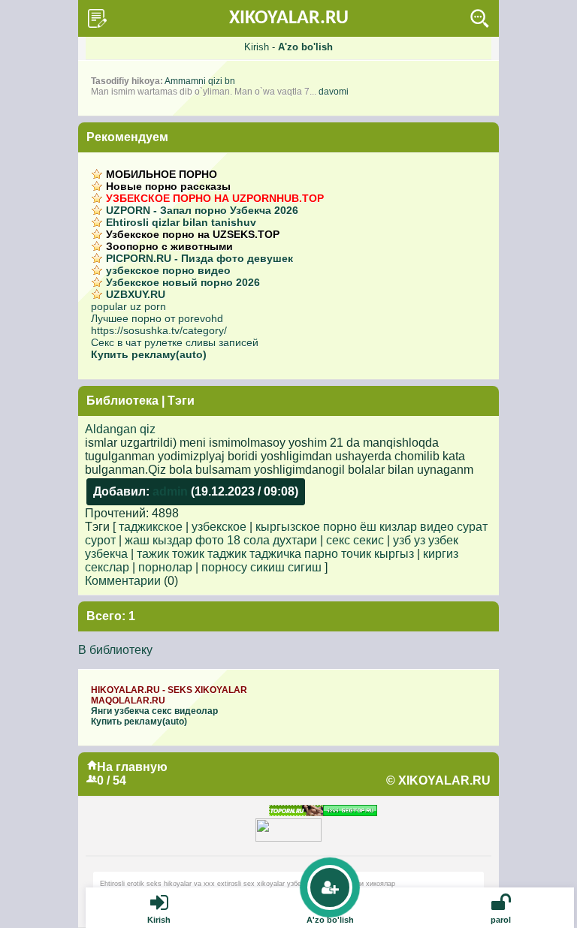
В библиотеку (115, 649)
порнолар (165, 567)
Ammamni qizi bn (200, 81)
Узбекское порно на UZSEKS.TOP (192, 234)
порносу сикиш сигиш (261, 567)
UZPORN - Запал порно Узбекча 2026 (202, 210)
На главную (132, 767)
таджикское (151, 526)
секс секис (355, 540)
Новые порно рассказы (168, 186)
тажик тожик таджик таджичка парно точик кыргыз (275, 553)
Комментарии (123, 580)
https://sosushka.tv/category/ (159, 330)
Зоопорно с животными (169, 246)
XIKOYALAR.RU (289, 18)
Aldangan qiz (120, 429)
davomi (334, 91)
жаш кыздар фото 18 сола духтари (221, 540)
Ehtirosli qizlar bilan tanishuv (181, 222)
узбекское (219, 526)
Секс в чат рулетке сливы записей (174, 342)
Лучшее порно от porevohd (157, 318)
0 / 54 (111, 780)
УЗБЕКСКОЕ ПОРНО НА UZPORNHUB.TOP (215, 198)
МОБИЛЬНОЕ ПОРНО (161, 174)
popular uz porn (128, 306)
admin (170, 491)
